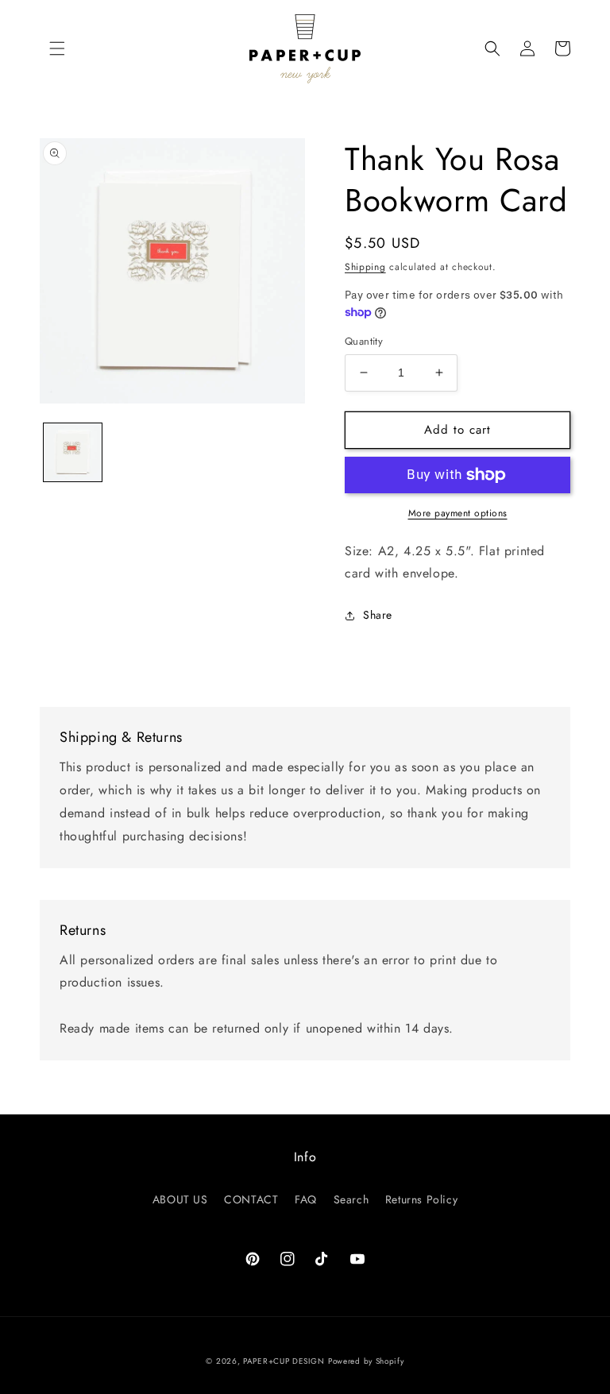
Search (351, 1199)
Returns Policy (421, 1199)
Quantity (364, 341)
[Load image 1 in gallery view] (73, 452)
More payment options (458, 513)
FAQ (306, 1199)
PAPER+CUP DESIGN (283, 1361)
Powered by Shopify (366, 1361)
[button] (57, 48)
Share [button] (377, 615)
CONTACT (251, 1199)
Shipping (365, 267)
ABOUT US (180, 1199)
